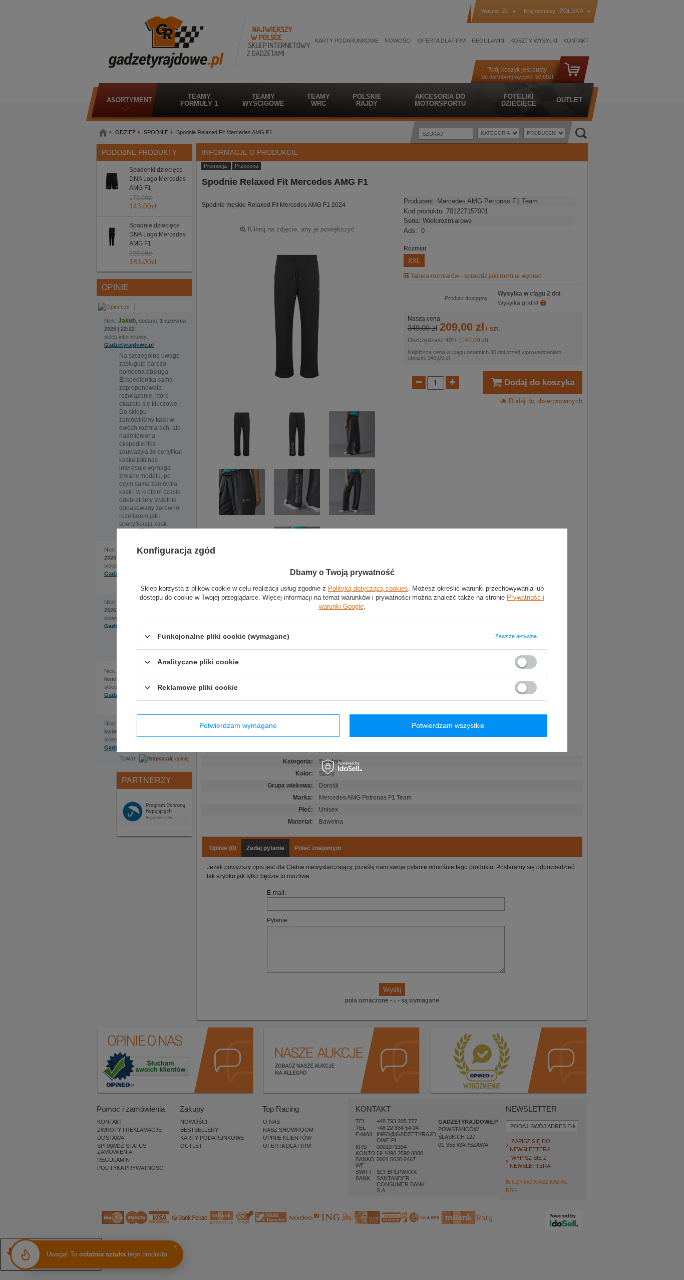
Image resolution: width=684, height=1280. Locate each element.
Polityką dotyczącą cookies (368, 588)
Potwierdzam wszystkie (448, 725)
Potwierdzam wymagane (238, 725)
